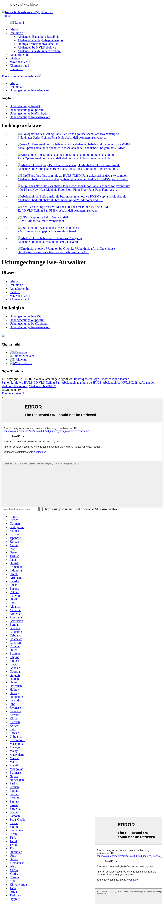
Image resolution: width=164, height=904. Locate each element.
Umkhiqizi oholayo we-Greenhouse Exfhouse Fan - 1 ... (53, 252)
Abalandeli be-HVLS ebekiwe (37, 47)
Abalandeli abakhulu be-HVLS (81, 382)
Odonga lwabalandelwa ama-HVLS (40, 44)
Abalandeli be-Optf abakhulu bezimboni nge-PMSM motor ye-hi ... (60, 200)
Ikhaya (14, 29)
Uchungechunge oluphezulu (27, 109)
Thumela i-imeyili (13, 393)
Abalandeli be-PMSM (42, 386)
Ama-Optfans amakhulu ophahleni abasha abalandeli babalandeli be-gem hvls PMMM (72, 148)
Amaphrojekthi (19, 54)
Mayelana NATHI (21, 62)
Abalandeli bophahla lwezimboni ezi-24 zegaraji (48, 241)
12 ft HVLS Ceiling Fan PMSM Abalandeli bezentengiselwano (58, 210)
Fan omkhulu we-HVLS (17, 382)
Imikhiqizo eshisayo (86, 379)
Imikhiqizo (16, 33)
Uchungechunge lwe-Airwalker (30, 90)
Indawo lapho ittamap (115, 379)
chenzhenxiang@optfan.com (29, 12)
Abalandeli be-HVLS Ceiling (121, 382)
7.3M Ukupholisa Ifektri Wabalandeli (41, 221)
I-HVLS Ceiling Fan (47, 382)
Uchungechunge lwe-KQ (26, 106)
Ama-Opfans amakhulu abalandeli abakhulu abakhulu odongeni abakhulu (64, 158)
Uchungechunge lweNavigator (29, 113)
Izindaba (15, 58)
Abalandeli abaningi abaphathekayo (40, 40)
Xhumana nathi (19, 65)
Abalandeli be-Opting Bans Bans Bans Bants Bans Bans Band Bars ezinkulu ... (68, 168)
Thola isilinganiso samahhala (20, 76)
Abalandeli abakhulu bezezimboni (39, 51)
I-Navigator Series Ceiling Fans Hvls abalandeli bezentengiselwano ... (62, 137)
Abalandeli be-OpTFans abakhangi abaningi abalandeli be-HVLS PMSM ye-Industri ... (73, 179)
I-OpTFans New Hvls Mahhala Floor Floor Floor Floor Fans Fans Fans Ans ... (67, 189)
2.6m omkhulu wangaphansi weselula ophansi (47, 231)
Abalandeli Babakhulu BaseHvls (38, 36)
